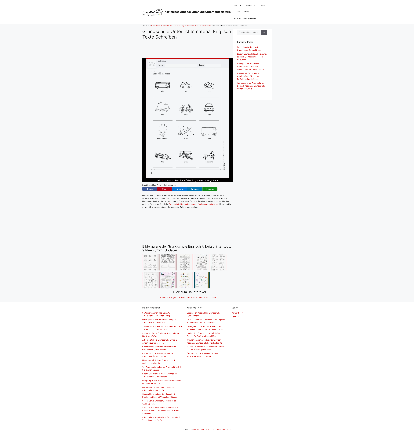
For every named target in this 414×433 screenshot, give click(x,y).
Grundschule (250, 5)
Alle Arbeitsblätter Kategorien (245, 18)
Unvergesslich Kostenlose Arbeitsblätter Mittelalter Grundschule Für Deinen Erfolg (250, 66)
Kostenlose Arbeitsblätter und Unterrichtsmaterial (198, 11)
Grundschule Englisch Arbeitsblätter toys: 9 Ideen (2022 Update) (193, 26)
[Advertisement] (187, 47)
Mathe (246, 12)
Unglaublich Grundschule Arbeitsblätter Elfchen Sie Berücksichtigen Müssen (248, 76)
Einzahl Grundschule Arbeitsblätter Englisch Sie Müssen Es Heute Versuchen (252, 57)
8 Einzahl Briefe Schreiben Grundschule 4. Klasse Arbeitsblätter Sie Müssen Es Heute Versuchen (161, 410)
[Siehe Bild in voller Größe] (187, 177)
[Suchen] (264, 32)
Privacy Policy (237, 313)
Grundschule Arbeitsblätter (164, 26)
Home (153, 26)
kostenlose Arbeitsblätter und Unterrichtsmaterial (212, 429)
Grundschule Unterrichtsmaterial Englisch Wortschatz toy (193, 204)
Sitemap (235, 317)
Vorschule (237, 5)
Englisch (237, 12)
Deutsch (263, 5)
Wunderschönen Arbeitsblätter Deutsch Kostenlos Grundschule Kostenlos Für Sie (251, 86)
